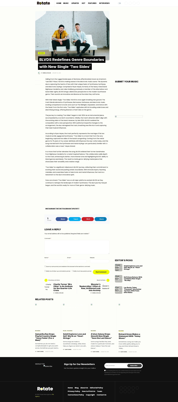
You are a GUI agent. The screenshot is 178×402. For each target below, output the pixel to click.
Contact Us (101, 395)
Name (46, 257)
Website (92, 257)
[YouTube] (137, 388)
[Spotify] (121, 392)
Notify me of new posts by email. (82, 271)
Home (70, 388)
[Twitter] (130, 3)
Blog (77, 388)
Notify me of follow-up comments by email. (58, 271)
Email (69, 257)
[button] (119, 3)
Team (99, 391)
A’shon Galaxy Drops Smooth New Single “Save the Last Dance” (101, 336)
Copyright (90, 395)
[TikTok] (129, 392)
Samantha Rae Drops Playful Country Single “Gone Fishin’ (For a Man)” (45, 337)
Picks (64, 330)
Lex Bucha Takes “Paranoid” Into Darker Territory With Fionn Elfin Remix (132, 290)
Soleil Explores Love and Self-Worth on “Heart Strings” (133, 267)
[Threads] (133, 392)
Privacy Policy (74, 391)
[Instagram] (134, 3)
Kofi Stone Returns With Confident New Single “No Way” (133, 278)
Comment (47, 238)
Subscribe (133, 366)
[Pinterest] (138, 3)
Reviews (41, 53)
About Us (84, 388)
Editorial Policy (96, 388)
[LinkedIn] (125, 392)
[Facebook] (126, 3)
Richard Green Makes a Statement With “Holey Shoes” (129, 336)
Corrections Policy (76, 395)
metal (59, 136)
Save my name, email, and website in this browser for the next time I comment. (68, 266)
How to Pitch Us (88, 391)
